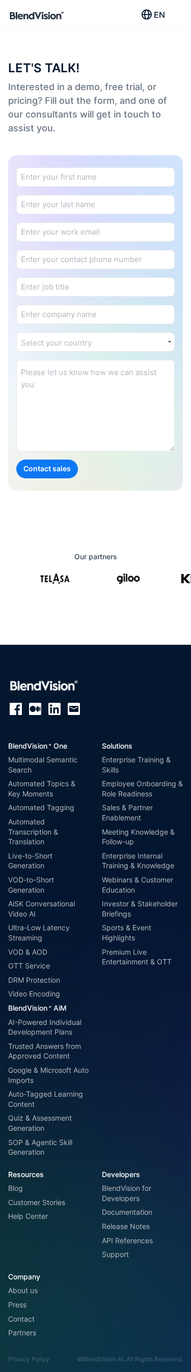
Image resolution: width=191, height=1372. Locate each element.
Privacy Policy (28, 1359)
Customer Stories (36, 1202)
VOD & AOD (27, 952)
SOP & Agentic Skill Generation (40, 1147)
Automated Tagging (41, 807)
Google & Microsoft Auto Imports (48, 1075)
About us (23, 1290)
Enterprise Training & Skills (136, 764)
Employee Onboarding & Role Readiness (142, 788)
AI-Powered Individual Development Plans (44, 1027)
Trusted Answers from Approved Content (44, 1051)
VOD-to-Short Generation (31, 884)
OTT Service (29, 965)
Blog (15, 1188)
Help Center (28, 1216)
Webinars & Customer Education (137, 884)
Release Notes (126, 1226)
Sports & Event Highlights (126, 932)
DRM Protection (34, 980)
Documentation (127, 1212)
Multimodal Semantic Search (42, 764)
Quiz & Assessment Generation (40, 1122)
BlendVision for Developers (126, 1193)
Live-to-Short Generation (30, 860)
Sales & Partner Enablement (127, 812)
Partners (22, 1332)
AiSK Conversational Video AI (41, 908)
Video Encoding (34, 993)
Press (17, 1304)
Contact (21, 1318)
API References (127, 1240)
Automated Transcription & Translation (33, 831)
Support (115, 1254)
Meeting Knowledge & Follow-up (138, 836)
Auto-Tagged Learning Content (45, 1099)
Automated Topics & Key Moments (41, 788)
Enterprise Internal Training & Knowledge (138, 860)
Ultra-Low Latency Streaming (39, 932)
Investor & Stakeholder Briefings (140, 908)
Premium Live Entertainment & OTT (137, 957)
